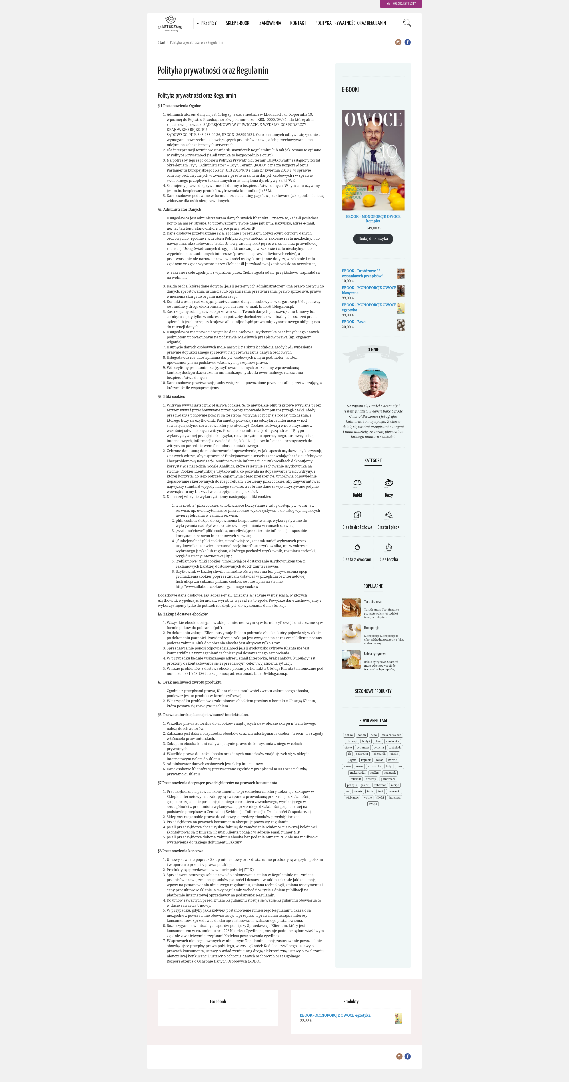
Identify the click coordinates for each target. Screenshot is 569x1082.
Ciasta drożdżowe (357, 527)
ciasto (348, 747)
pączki (365, 785)
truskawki (394, 791)
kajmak (366, 760)
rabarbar (380, 785)
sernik (358, 791)
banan (362, 735)
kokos (359, 766)
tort (380, 791)
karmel (392, 760)
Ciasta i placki (388, 527)
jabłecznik (379, 753)
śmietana (395, 797)
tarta (370, 791)
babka (349, 735)
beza (374, 735)
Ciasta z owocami (357, 559)
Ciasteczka (389, 559)
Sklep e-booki (238, 23)
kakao (379, 760)
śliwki (380, 797)
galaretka (362, 753)
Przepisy (209, 23)
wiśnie (367, 797)
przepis (352, 785)
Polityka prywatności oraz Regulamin (350, 23)
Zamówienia (270, 23)
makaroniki (357, 772)
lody (389, 766)
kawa (347, 766)
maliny (374, 772)
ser (347, 791)
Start (162, 42)
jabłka (394, 753)
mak (399, 766)
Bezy (389, 495)
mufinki (356, 779)
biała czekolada (391, 735)
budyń (366, 741)
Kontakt (298, 23)
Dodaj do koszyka (373, 239)
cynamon (363, 747)
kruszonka (374, 766)
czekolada (395, 747)
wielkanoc (352, 797)
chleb (378, 741)
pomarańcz (388, 779)
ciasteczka (392, 741)
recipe (395, 785)
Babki (357, 495)
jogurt (352, 760)
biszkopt (352, 741)
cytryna (379, 747)
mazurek (390, 772)
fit (349, 753)
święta (373, 803)
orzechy (371, 779)
